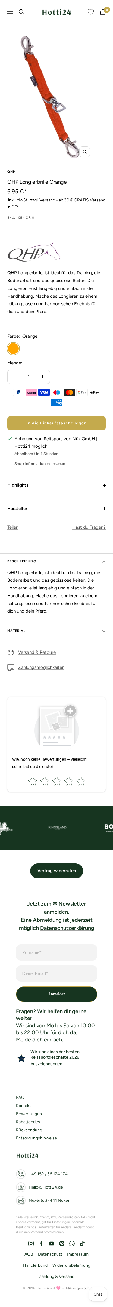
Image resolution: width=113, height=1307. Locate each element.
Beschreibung (21, 561)
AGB (28, 1254)
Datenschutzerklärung (67, 928)
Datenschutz (50, 1254)
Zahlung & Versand (56, 1276)
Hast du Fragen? (89, 527)
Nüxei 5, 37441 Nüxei (49, 1200)
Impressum (78, 1254)
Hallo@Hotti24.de (46, 1187)
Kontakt (23, 1105)
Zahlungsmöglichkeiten (41, 667)
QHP (11, 172)
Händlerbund (35, 1265)
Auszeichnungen (46, 1063)
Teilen (12, 527)
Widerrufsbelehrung (71, 1265)
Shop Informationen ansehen (39, 463)
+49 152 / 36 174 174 (48, 1173)
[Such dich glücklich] (21, 11)
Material (16, 631)
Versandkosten (69, 1217)
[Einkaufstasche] (103, 12)
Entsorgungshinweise (36, 1138)
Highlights (17, 485)
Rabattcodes (28, 1121)
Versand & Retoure (37, 652)
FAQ (20, 1097)
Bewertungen (29, 1113)
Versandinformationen (47, 1232)
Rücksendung (29, 1130)
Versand (47, 200)
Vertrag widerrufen (56, 870)
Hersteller (17, 508)
